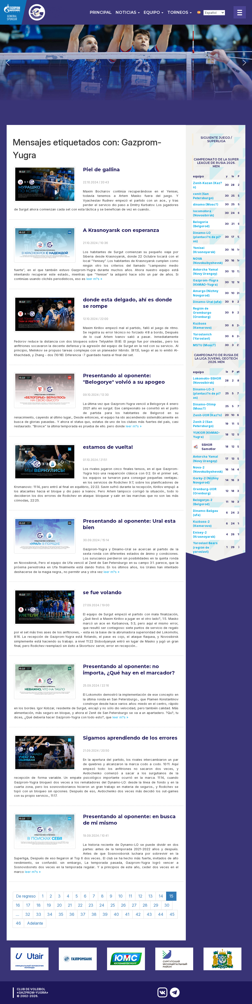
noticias (126, 12)
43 (149, 914)
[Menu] (240, 12)
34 (49, 914)
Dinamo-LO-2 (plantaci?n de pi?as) (207, 393)
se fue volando (102, 592)
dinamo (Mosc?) (205, 204)
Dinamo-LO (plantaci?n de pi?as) (207, 237)
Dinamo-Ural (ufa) (207, 302)
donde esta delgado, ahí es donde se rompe (127, 303)
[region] (126, 62)
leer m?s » (93, 279)
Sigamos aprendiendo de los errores (130, 738)
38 (94, 914)
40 (116, 914)
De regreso (26, 896)
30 (166, 905)
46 (18, 923)
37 (82, 914)
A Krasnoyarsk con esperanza (121, 230)
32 (27, 914)
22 (80, 905)
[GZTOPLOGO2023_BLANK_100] (34, 12)
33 (38, 914)
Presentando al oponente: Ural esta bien (129, 524)
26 (123, 905)
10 (120, 896)
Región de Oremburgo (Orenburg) (202, 313)
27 (134, 905)
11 (130, 896)
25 (112, 905)
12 (140, 896)
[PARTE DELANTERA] (173, 992)
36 (71, 914)
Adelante (35, 923)
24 (101, 905)
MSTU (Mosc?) (204, 345)
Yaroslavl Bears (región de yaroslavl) (205, 547)
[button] (8, 63)
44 (160, 914)
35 (61, 914)
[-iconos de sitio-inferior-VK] (161, 992)
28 (145, 905)
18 (38, 905)
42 (138, 914)
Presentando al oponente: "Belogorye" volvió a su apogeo (124, 379)
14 (161, 896)
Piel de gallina (101, 170)
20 (59, 905)
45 (172, 914)
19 (49, 905)
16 (18, 905)
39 (105, 914)
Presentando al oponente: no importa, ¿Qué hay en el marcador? (129, 669)
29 (156, 905)
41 (127, 914)
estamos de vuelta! (108, 447)
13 (150, 896)
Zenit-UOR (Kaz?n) (207, 415)
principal (101, 12)
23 (91, 905)
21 (70, 905)
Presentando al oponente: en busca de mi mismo (129, 820)
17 (28, 905)
